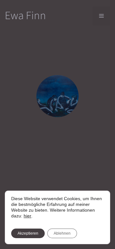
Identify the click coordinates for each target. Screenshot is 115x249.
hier (27, 215)
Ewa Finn (25, 16)
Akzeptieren (28, 233)
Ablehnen (62, 233)
